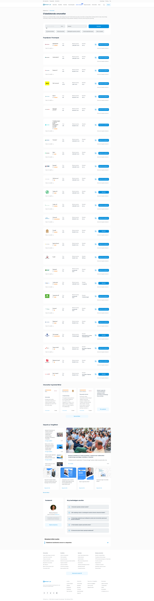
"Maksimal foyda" (56, 360)
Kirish (108, 4)
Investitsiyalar (71, 4)
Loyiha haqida (70, 583)
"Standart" (54, 140)
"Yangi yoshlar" (55, 347)
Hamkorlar (69, 589)
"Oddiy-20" (54, 204)
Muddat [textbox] (69, 26)
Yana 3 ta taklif (48, 131)
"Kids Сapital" (55, 373)
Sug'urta (79, 593)
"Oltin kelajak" (55, 334)
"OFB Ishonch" (55, 178)
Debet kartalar (81, 557)
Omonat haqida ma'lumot (103, 48)
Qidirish (68, 585)
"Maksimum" (55, 321)
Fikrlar (102, 587)
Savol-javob (90, 585)
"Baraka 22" (55, 70)
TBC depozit (45, 564)
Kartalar (65, 4)
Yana (99, 4)
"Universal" (54, 217)
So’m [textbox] (62, 26)
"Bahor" (54, 95)
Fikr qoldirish (103, 409)
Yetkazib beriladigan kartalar (83, 564)
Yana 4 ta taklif (48, 144)
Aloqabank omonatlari (47, 562)
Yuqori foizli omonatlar (47, 557)
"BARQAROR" (55, 43)
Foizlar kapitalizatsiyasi (88, 31)
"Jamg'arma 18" (55, 295)
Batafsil (104, 192)
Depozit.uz (45, 10)
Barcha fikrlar (77, 416)
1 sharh (55, 410)
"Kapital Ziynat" (55, 243)
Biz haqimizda (45, 1)
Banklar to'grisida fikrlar (100, 555)
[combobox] (62, 26)
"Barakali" (54, 165)
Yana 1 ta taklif (48, 48)
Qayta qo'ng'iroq (53, 524)
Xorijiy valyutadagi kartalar (83, 555)
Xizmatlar (55, 4)
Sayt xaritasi (69, 591)
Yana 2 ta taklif (48, 74)
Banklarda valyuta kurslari (100, 566)
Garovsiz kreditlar (64, 564)
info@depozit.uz (105, 591)
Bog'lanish (69, 587)
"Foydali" (54, 230)
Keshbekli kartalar (81, 566)
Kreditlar (60, 4)
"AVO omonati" (55, 83)
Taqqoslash (52, 1)
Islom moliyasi (79, 4)
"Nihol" (53, 152)
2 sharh (72, 410)
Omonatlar (94, 4)
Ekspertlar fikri (98, 562)
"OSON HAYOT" (55, 57)
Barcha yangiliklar (91, 583)
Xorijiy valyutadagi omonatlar (49, 555)
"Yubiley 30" (55, 191)
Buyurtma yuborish (103, 44)
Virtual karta (80, 562)
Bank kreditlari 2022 (64, 568)
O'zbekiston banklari (99, 564)
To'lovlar (79, 589)
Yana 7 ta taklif (48, 222)
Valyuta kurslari (87, 4)
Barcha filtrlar (51, 31)
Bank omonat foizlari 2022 (48, 566)
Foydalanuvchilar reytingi (100, 557)
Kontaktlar (57, 1)
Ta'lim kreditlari (63, 557)
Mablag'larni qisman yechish (74, 31)
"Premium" (54, 308)
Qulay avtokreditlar (64, 555)
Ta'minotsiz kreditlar (64, 566)
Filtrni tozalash (100, 31)
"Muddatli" (54, 269)
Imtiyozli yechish (60, 31)
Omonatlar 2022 (46, 568)
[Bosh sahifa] (47, 5)
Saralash (99, 26)
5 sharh (90, 410)
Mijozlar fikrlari (98, 568)
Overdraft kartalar (81, 568)
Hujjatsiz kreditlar (64, 562)
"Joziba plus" (55, 282)
